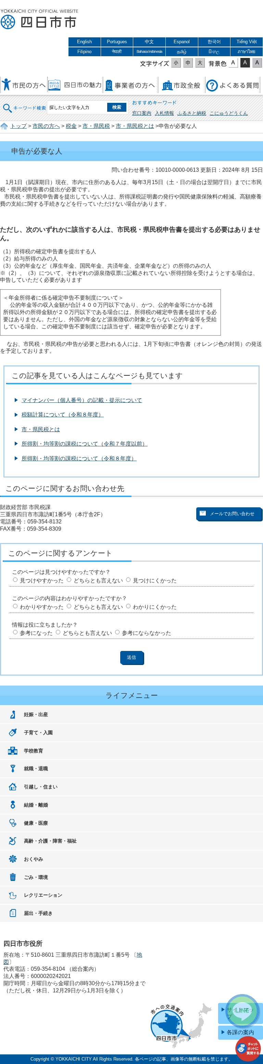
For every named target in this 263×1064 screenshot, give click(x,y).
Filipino (84, 51)
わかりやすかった (42, 607)
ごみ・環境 (36, 877)
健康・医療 (36, 823)
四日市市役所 (39, 20)
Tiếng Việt (247, 41)
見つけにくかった (155, 580)
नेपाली (117, 51)
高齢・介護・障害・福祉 (50, 841)
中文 (149, 41)
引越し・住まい (41, 786)
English (84, 41)
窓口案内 (141, 113)
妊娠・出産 (36, 714)
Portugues (117, 41)
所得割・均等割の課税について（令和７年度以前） (85, 444)
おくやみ (33, 859)
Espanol (182, 41)
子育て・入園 (38, 732)
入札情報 (164, 113)
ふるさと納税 (191, 113)
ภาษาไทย (246, 51)
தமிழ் (182, 51)
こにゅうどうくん (229, 113)
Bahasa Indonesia (149, 51)
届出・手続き (38, 913)
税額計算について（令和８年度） (63, 415)
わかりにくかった (155, 607)
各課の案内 (240, 1032)
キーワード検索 (24, 104)
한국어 (214, 41)
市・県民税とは (135, 126)
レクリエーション (43, 895)
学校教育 (33, 750)
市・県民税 (96, 126)
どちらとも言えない (98, 580)
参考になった (36, 633)
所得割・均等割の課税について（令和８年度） (79, 458)
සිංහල (214, 51)
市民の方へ (46, 126)
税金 (71, 126)
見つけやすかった (42, 580)
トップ (18, 126)
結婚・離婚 (36, 805)
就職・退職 (36, 768)
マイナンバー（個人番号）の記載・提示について (82, 400)
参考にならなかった (146, 633)
